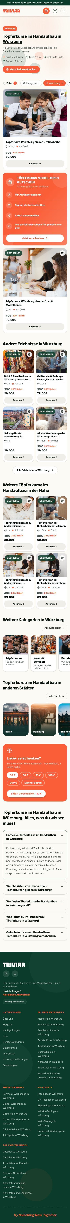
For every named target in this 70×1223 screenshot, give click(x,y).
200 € (13, 782)
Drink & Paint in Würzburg (17, 1129)
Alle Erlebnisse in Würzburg (33, 470)
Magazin (7, 1024)
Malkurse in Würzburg (50, 1018)
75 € (38, 775)
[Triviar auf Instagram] (6, 973)
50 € (25, 775)
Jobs (5, 1036)
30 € (12, 775)
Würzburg (54, 83)
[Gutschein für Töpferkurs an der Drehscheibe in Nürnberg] (62, 558)
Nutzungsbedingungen (15, 1059)
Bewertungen (10, 1065)
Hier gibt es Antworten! (16, 994)
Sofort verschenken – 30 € (26, 793)
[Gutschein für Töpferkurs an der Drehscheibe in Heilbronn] (62, 501)
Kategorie (31, 83)
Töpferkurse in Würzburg (52, 1046)
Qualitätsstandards (13, 1041)
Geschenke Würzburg (15, 1151)
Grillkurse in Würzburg (15, 1113)
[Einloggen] (55, 11)
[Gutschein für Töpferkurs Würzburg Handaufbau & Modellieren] (62, 253)
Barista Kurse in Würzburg (52, 1040)
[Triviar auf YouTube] (15, 973)
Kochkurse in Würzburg (51, 1024)
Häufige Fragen (11, 1030)
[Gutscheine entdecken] (46, 11)
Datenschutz (10, 1047)
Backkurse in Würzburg (51, 1067)
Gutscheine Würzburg (15, 1157)
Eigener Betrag (33, 782)
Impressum (9, 1053)
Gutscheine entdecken (23, 69)
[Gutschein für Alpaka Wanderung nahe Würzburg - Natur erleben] (62, 411)
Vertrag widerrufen (14, 1001)
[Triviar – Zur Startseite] (11, 11)
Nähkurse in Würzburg (50, 1061)
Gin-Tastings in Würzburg (52, 1099)
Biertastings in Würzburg (51, 1105)
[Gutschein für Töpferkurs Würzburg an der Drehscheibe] (62, 93)
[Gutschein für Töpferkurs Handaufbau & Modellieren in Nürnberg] (29, 558)
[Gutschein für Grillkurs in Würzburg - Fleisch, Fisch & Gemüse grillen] (62, 354)
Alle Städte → (56, 696)
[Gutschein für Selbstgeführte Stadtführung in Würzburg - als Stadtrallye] (29, 411)
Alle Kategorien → (54, 627)
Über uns (8, 1018)
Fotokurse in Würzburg (50, 1093)
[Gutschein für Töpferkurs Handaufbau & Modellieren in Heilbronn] (29, 501)
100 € (51, 775)
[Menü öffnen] (63, 11)
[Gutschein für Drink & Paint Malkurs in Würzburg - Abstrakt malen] (29, 354)
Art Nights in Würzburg (16, 1135)
